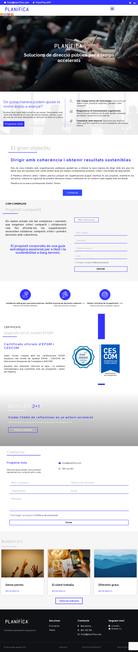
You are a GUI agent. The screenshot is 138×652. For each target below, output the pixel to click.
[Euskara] (5, 14)
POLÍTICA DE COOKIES (125, 647)
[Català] (2, 14)
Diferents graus (108, 584)
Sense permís (14, 584)
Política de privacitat (100, 263)
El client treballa (63, 584)
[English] (9, 14)
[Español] (12, 14)
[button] (112, 8)
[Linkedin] (135, 3)
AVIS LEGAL (63, 647)
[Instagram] (130, 3)
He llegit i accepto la (92, 263)
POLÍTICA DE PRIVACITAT (91, 647)
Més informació (12, 591)
